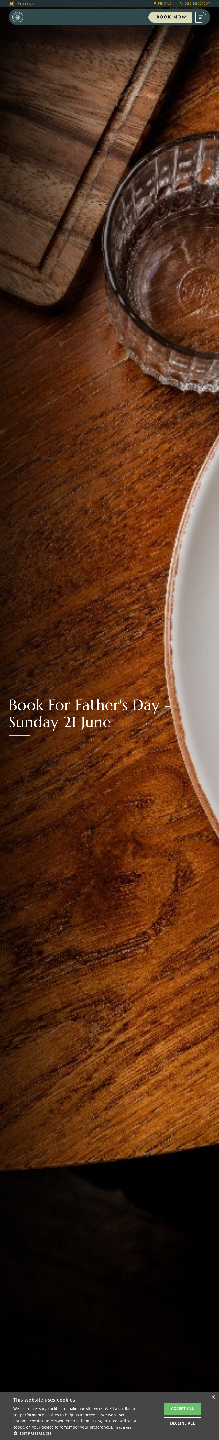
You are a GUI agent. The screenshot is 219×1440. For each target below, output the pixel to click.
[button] (75, 1433)
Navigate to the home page (25, 17)
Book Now (172, 17)
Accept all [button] (182, 1408)
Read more (123, 1427)
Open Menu (200, 17)
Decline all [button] (182, 1423)
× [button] (213, 1397)
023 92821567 (197, 3)
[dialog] (109, 1416)
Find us (165, 3)
